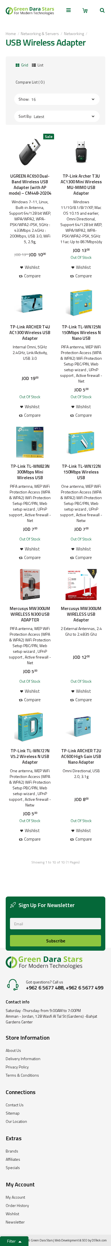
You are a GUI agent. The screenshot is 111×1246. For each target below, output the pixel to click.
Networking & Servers (40, 33)
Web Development (67, 1240)
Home (11, 33)
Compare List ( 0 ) (30, 82)
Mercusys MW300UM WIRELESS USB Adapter (81, 614)
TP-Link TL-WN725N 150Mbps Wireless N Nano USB (81, 332)
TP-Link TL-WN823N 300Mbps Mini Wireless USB (30, 472)
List (40, 65)
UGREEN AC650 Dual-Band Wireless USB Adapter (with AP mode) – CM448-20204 (30, 184)
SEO (84, 1240)
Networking (74, 33)
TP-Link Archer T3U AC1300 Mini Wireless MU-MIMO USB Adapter (81, 184)
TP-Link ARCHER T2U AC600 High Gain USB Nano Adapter (81, 756)
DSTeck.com (99, 1240)
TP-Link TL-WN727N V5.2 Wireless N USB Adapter (30, 756)
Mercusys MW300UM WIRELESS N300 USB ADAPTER (30, 614)
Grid (24, 65)
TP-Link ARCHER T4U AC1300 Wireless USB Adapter (29, 332)
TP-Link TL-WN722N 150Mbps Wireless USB (81, 472)
